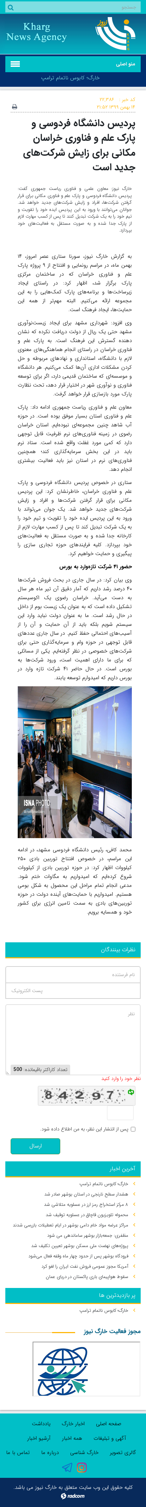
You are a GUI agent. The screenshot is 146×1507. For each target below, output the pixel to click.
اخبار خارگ (73, 1424)
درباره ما (50, 1452)
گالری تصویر (123, 1452)
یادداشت (41, 1424)
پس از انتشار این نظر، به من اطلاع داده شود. (84, 1129)
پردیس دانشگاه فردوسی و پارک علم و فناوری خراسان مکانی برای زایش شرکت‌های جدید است (79, 145)
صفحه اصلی (108, 1424)
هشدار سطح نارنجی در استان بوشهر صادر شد (86, 1194)
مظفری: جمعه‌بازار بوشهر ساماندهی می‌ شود (87, 1235)
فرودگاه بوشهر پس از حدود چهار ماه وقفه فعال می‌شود (78, 1256)
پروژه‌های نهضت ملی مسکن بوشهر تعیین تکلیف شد (79, 1246)
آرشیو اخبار (39, 1438)
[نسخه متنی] (14, 107)
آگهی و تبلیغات (110, 1438)
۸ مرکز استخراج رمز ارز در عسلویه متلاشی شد (86, 1204)
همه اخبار (72, 1438)
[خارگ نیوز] (109, 33)
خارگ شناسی (84, 1452)
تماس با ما (18, 1452)
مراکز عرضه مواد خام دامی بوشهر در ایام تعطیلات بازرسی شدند (70, 1225)
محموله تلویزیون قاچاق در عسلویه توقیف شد (87, 1215)
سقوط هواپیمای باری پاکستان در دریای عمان (87, 1276)
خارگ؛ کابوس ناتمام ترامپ (70, 78)
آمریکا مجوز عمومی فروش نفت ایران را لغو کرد (84, 1266)
